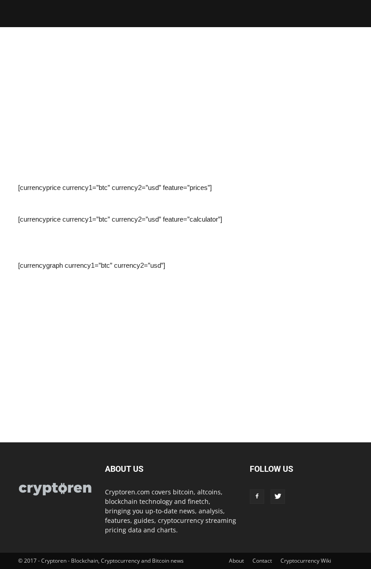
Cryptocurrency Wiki (306, 560)
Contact (262, 560)
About (236, 560)
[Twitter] (278, 496)
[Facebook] (257, 496)
